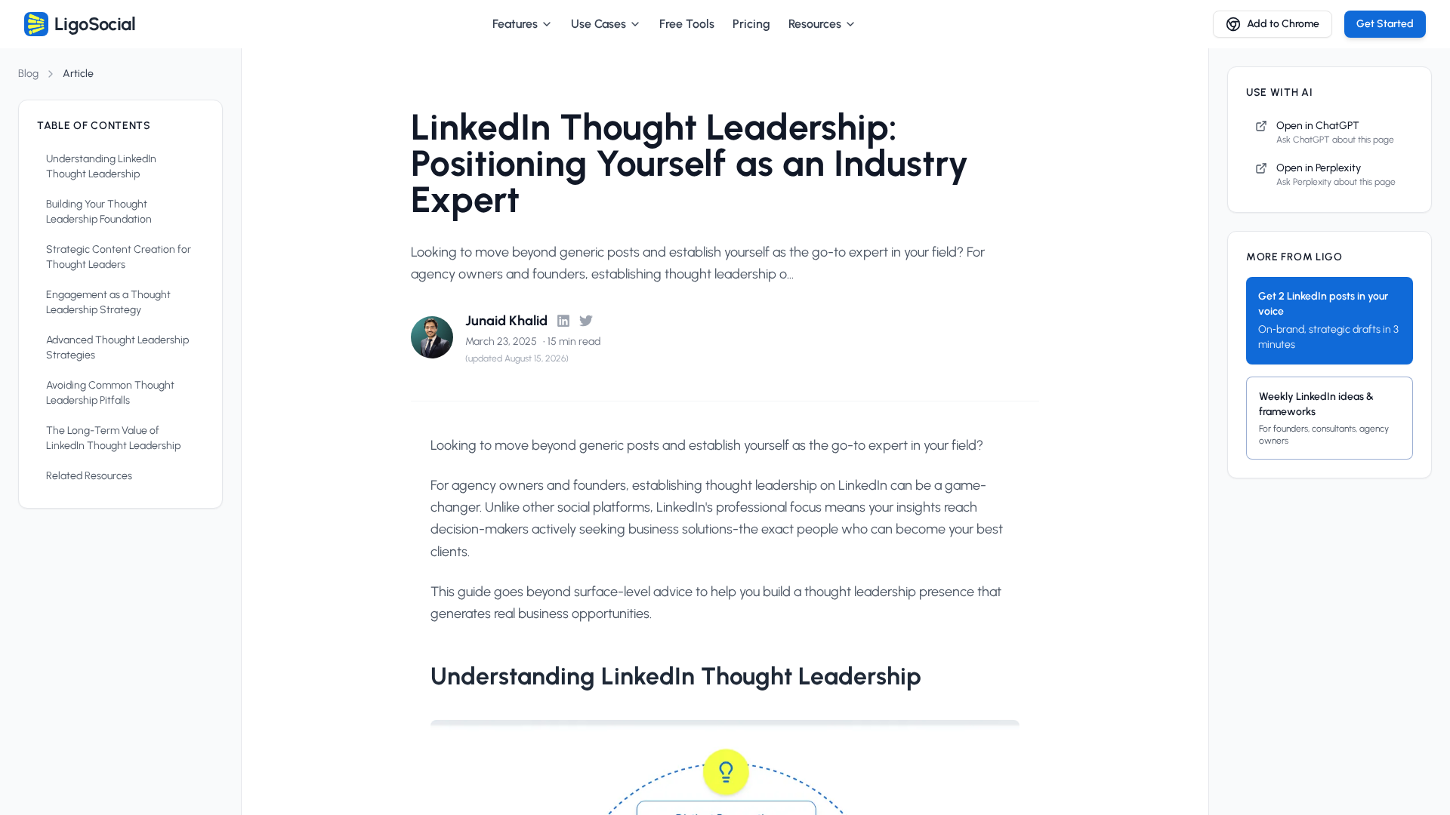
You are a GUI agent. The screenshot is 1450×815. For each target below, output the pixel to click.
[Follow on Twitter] (586, 321)
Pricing (751, 24)
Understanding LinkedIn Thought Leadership (101, 166)
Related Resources (89, 475)
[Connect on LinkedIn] (563, 321)
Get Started (1385, 23)
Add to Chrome (1283, 23)
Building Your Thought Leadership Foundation (99, 212)
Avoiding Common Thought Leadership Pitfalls (110, 393)
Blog (28, 73)
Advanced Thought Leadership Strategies (117, 347)
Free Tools (686, 24)
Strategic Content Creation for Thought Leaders (118, 257)
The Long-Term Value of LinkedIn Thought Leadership (113, 438)
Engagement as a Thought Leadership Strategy (108, 302)
